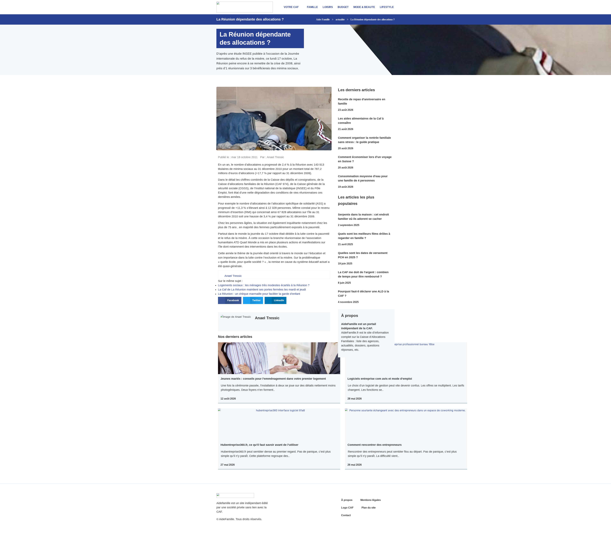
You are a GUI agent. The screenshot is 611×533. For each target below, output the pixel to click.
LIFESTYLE (387, 7)
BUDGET (343, 7)
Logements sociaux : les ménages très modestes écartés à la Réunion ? (263, 285)
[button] (229, 300)
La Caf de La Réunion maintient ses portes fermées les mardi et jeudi (262, 289)
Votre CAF (291, 7)
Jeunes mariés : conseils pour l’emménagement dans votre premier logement (273, 378)
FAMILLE (312, 7)
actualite (340, 19)
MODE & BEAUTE (364, 7)
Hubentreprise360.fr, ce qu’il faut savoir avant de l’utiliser (259, 444)
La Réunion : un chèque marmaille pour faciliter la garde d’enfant (259, 293)
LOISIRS (328, 7)
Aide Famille (323, 19)
